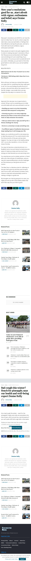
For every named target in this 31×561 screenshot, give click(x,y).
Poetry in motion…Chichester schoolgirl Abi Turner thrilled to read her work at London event (20, 348)
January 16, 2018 (18, 399)
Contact (16, 540)
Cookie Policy (21, 543)
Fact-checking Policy (6, 547)
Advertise (22, 540)
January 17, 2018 (18, 24)
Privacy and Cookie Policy (11, 559)
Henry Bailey (5, 234)
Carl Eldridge (5, 260)
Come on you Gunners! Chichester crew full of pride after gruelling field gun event (14, 337)
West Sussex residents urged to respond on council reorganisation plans (19, 363)
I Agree (22, 559)
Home (2, 7)
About (11, 540)
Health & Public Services (14, 7)
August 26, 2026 (12, 252)
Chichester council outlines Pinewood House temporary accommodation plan (20, 355)
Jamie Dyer (4, 243)
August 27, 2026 (12, 234)
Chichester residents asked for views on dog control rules (20, 370)
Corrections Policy (5, 545)
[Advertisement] (15, 35)
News (6, 7)
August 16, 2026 (11, 269)
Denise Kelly (9, 24)
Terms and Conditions (11, 543)
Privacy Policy (4, 540)
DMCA (2, 543)
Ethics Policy (15, 545)
